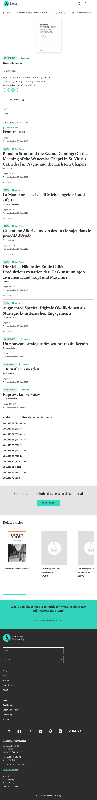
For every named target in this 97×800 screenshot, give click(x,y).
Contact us (7, 765)
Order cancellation (10, 769)
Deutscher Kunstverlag (52, 796)
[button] (6, 110)
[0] (86, 3)
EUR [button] (6, 651)
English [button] (8, 660)
